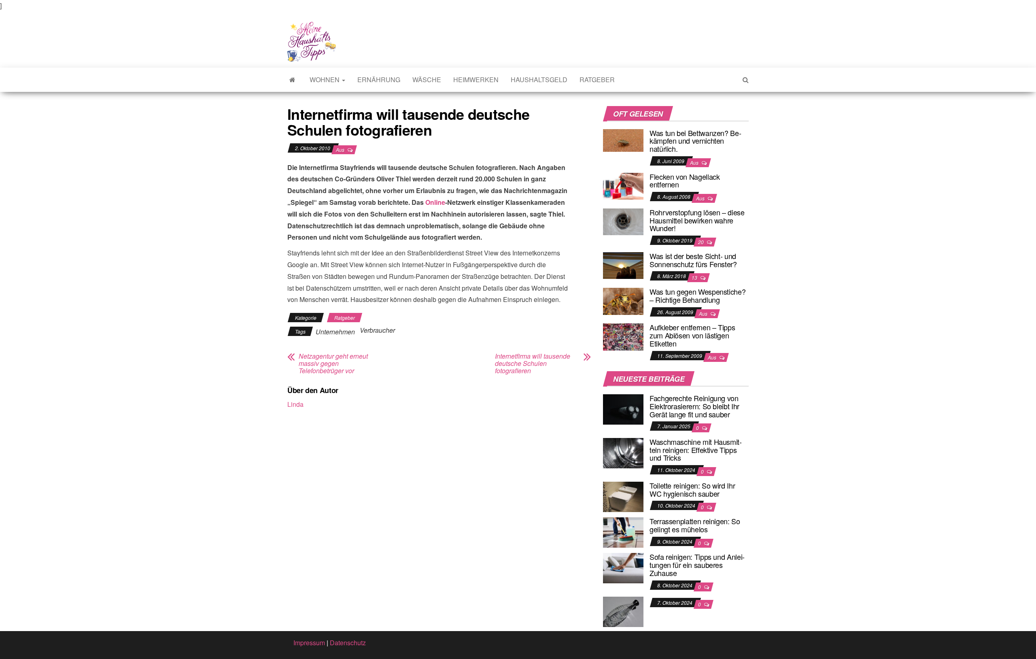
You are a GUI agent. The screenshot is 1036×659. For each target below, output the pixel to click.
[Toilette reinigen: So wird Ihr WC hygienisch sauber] (623, 496)
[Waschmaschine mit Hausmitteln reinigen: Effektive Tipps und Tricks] (623, 452)
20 (701, 241)
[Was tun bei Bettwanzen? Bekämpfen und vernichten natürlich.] (623, 139)
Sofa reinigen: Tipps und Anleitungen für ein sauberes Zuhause (697, 564)
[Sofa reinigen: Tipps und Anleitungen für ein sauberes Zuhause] (623, 567)
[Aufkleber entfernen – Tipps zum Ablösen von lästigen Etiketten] (623, 336)
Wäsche (426, 79)
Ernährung (378, 79)
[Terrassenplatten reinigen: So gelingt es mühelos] (623, 531)
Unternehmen (335, 331)
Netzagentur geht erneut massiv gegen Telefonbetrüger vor (333, 363)
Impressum (309, 642)
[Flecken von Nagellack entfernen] (623, 185)
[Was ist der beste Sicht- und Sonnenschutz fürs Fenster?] (623, 264)
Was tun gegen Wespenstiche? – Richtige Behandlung (697, 295)
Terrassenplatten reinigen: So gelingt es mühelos (695, 525)
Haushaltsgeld (539, 79)
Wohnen (325, 79)
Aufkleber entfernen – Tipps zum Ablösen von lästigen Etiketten (692, 335)
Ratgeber (597, 79)
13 (695, 277)
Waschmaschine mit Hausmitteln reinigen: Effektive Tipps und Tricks (696, 449)
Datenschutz (348, 642)
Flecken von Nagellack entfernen (685, 180)
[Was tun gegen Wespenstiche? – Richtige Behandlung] (623, 300)
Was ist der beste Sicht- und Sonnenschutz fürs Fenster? (693, 260)
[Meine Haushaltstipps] (292, 80)
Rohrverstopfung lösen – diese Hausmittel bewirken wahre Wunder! (697, 220)
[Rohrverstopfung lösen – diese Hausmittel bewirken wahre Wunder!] (623, 220)
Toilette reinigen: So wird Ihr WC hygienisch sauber (692, 489)
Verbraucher (377, 330)
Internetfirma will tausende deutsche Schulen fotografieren (532, 363)
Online (435, 202)
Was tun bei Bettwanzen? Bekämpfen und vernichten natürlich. (695, 141)
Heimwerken (476, 79)
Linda (295, 404)
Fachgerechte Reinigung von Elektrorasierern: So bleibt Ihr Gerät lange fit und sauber (694, 406)
